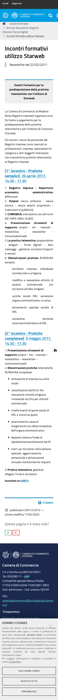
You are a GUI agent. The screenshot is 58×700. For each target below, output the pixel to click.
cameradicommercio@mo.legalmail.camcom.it (27, 602)
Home (4, 24)
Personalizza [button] (29, 691)
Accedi (5, 3)
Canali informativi (18, 23)
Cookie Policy (15, 662)
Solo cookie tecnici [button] (29, 671)
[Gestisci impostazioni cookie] (55, 350)
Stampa (48, 502)
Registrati (17, 3)
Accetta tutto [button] (29, 681)
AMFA (25, 480)
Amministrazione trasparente (20, 617)
